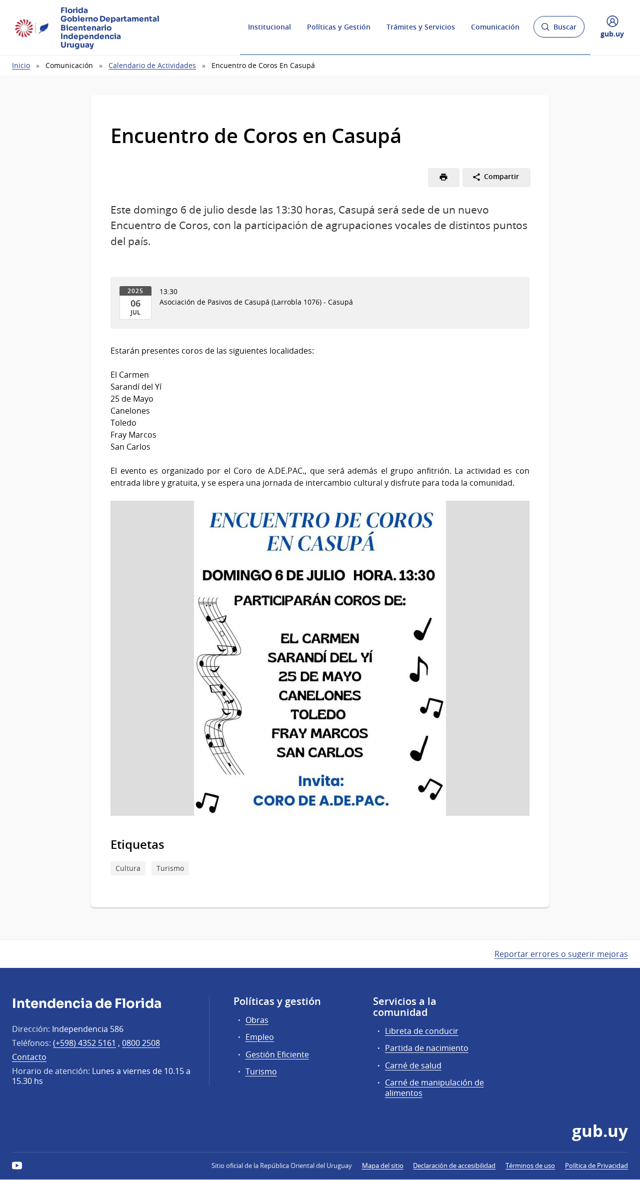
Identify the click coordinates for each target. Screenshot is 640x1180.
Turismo (170, 868)
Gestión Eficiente (277, 1054)
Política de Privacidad (596, 1165)
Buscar (558, 30)
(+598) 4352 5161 (84, 1042)
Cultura (128, 868)
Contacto (29, 1056)
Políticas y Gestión (338, 27)
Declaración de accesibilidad (454, 1165)
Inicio (21, 65)
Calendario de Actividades (152, 65)
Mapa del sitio (383, 1165)
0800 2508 (141, 1042)
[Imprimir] (443, 177)
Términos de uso (530, 1165)
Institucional (269, 27)
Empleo (260, 1036)
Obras (257, 1019)
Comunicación (495, 27)
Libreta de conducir (421, 1030)
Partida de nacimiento (426, 1047)
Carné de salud (413, 1065)
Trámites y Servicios (420, 27)
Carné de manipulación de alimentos (434, 1087)
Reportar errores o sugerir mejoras (561, 953)
